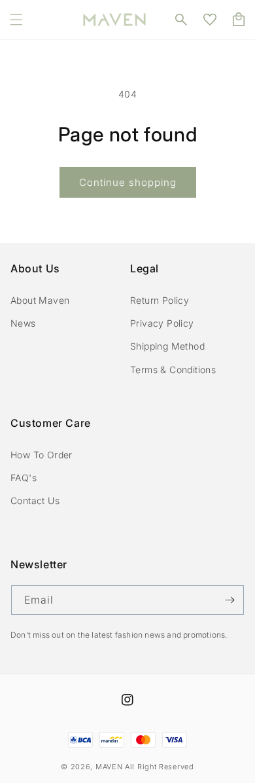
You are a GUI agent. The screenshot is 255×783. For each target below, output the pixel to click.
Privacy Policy (162, 323)
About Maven (39, 300)
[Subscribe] (229, 600)
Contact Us (35, 500)
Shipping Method (167, 346)
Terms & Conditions (173, 369)
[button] (16, 19)
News (23, 323)
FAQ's (23, 477)
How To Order (41, 454)
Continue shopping (128, 182)
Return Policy (159, 300)
